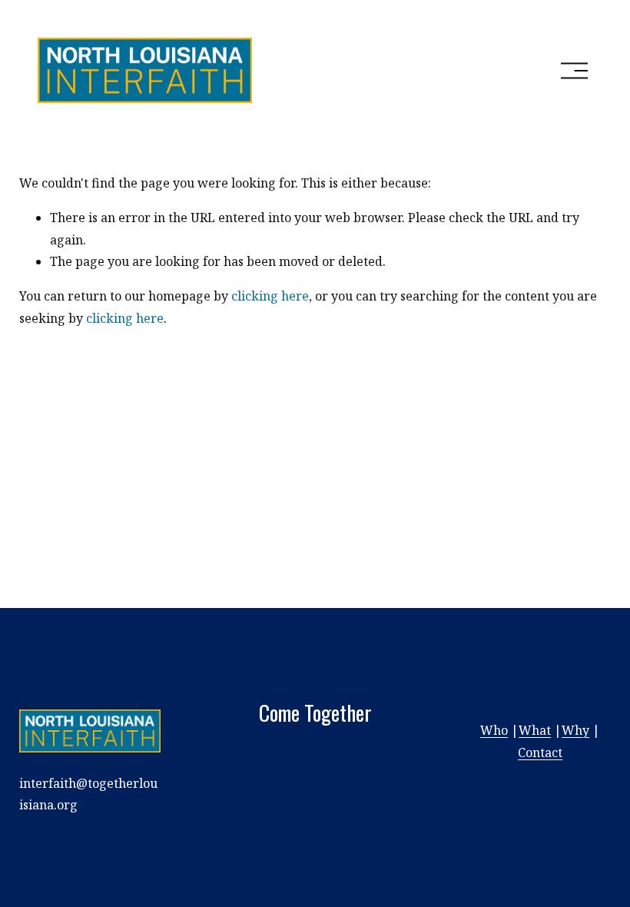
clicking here (270, 295)
